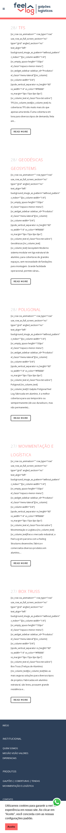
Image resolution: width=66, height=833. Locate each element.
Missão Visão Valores (15, 753)
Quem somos (10, 748)
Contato (8, 799)
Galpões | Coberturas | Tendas (21, 781)
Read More (21, 131)
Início (6, 725)
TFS (21, 27)
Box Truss (29, 591)
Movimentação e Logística (18, 785)
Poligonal (29, 309)
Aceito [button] (11, 826)
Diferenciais (10, 758)
